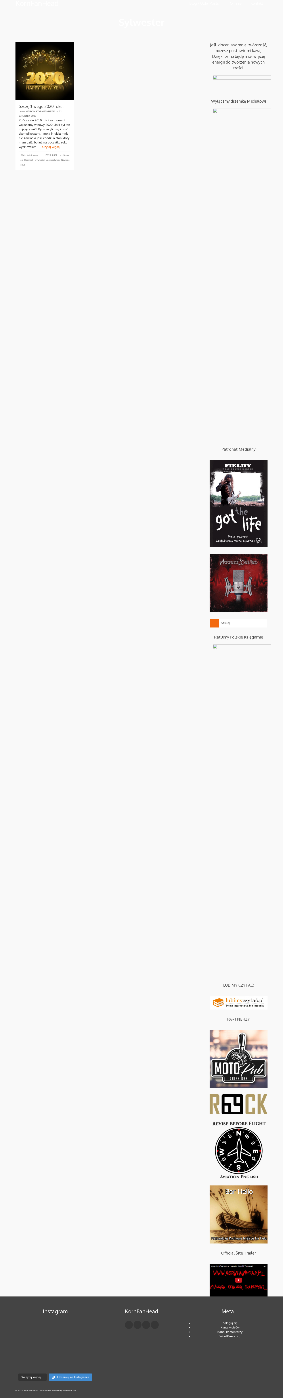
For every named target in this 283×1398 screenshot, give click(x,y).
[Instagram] (146, 1325)
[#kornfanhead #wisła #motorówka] (55, 1330)
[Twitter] (138, 1325)
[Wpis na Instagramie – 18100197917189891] (27, 1346)
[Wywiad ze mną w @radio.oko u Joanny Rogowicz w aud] (82, 1363)
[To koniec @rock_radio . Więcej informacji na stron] (55, 1363)
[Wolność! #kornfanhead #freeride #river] (27, 1330)
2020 (54, 155)
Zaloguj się (230, 1323)
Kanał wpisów (229, 1327)
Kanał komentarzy (230, 1332)
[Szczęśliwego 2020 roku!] (44, 71)
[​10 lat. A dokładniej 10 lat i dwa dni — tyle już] (55, 1346)
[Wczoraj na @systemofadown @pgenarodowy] (82, 1346)
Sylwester (39, 160)
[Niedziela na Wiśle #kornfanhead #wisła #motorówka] (82, 1330)
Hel (60, 155)
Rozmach (29, 160)
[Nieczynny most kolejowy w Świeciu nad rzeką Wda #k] (27, 1363)
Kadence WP (69, 1390)
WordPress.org (230, 1336)
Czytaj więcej (51, 147)
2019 (48, 155)
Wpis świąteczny (29, 155)
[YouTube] (155, 1325)
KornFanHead (37, 3)
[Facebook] (129, 1325)
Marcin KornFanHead (40, 111)
